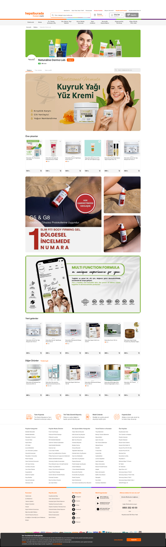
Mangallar (97, 477)
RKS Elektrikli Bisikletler (54, 440)
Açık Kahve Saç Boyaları (78, 458)
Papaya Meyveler (76, 461)
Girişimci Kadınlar (98, 10)
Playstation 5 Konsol (30, 437)
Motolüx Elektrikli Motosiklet (55, 458)
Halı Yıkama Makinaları (101, 442)
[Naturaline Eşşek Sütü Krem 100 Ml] (93, 330)
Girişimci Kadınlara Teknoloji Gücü (57, 506)
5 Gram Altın (98, 450)
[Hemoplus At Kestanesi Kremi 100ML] (53, 148)
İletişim (27, 520)
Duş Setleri (98, 480)
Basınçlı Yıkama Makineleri (102, 434)
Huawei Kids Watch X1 (124, 445)
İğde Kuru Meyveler (77, 440)
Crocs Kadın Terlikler (54, 450)
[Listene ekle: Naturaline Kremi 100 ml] (119, 324)
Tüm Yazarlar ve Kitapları (125, 434)
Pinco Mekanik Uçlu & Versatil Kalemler (58, 464)
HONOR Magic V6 (123, 482)
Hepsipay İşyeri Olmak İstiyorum (57, 501)
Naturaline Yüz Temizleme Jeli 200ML (33, 158)
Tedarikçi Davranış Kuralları (55, 504)
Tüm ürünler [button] (38, 70)
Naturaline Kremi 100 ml (111, 340)
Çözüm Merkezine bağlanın (129, 497)
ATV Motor (27, 445)
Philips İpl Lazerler (53, 437)
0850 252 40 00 (129, 507)
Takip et (70, 60)
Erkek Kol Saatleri (29, 474)
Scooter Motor (28, 440)
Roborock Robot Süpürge (55, 434)
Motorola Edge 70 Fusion (125, 461)
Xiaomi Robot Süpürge (54, 472)
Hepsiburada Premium (121, 10)
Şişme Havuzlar (99, 440)
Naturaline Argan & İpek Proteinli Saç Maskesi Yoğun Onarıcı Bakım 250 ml (131, 340)
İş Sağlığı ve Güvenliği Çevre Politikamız (35, 517)
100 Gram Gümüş (29, 464)
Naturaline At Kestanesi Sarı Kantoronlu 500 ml (33, 383)
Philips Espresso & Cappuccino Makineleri (59, 456)
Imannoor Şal (52, 448)
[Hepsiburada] (34, 13)
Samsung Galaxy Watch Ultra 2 (126, 480)
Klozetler (97, 448)
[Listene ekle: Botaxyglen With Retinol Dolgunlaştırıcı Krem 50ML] (119, 366)
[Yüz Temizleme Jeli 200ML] (34, 148)
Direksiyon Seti (29, 482)
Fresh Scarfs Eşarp (53, 432)
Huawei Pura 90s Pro (124, 450)
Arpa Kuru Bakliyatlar (77, 456)
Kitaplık (97, 469)
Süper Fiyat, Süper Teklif (78, 10)
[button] (34, 171)
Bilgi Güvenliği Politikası (31, 512)
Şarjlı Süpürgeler (99, 461)
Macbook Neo (122, 453)
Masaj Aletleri (98, 437)
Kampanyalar (89, 10)
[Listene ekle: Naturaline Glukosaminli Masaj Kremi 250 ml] (80, 324)
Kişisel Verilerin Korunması (32, 509)
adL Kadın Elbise (53, 482)
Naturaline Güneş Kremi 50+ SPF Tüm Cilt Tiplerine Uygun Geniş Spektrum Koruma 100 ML (92, 158)
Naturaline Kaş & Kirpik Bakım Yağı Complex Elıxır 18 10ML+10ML (112, 158)
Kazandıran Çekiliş (123, 456)
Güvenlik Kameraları (30, 453)
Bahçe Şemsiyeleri (100, 472)
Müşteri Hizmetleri (109, 10)
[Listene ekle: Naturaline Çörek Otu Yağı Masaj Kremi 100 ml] (138, 141)
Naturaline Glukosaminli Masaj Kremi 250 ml (73, 340)
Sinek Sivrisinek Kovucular (32, 461)
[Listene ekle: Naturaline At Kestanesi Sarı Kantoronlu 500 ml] (40, 366)
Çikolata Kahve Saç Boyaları (79, 453)
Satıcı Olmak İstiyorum (54, 498)
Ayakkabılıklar (98, 456)
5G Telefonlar (122, 466)
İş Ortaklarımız (28, 498)
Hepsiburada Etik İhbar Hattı (130, 514)
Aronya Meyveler (76, 448)
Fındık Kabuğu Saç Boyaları (79, 464)
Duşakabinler (28, 472)
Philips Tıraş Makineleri (54, 466)
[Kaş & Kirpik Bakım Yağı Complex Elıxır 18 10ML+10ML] (112, 148)
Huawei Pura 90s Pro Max (125, 448)
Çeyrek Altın (98, 453)
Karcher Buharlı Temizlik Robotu (57, 474)
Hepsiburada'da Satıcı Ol (135, 10)
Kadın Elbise (28, 442)
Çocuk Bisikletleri (29, 448)
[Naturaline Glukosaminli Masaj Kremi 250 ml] (73, 330)
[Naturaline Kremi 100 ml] (112, 330)
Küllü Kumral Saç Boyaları (78, 434)
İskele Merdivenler (76, 480)
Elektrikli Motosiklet (30, 432)
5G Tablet (121, 464)
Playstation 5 (122, 458)
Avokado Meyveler (76, 442)
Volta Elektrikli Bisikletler (55, 445)
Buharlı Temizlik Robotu (101, 466)
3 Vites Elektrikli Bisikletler (78, 469)
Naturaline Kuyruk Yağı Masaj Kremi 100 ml (73, 158)
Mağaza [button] (29, 70)
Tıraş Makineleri (99, 432)
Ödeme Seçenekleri (54, 512)
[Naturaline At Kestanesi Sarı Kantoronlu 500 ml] (34, 372)
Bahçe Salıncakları (100, 464)
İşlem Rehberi (52, 517)
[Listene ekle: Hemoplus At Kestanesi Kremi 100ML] (60, 141)
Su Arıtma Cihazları (30, 466)
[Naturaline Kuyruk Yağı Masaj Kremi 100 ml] (73, 148)
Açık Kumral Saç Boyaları (78, 437)
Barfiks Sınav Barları (100, 474)
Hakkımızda (28, 496)
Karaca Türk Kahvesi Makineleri (56, 469)
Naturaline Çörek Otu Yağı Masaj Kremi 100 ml (131, 158)
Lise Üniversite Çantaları (31, 450)
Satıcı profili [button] (48, 70)
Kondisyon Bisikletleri (100, 482)
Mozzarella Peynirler (77, 472)
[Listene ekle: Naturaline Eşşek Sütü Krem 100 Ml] (99, 324)
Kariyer (27, 506)
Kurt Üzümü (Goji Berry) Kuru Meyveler (81, 482)
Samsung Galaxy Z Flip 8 (125, 477)
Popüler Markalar (123, 440)
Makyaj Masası (99, 445)
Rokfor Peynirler (76, 477)
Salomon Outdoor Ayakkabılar (56, 442)
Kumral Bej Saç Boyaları (78, 474)
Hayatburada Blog (53, 496)
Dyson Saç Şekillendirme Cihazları (57, 453)
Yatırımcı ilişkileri (29, 501)
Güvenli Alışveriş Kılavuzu (31, 514)
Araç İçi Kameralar (29, 480)
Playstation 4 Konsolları (31, 456)
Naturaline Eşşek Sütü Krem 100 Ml (92, 340)
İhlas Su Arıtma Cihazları (55, 480)
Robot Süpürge (29, 458)
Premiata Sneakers (53, 477)
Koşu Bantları (28, 477)
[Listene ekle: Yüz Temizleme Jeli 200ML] (40, 141)
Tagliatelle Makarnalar (77, 450)
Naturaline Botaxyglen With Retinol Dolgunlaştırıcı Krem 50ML (112, 383)
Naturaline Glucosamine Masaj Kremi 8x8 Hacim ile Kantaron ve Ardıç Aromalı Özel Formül (53, 383)
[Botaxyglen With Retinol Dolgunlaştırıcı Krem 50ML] (112, 372)
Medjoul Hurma (76, 445)
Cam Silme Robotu (30, 469)
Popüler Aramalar (123, 437)
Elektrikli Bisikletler (29, 434)
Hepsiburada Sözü (123, 432)
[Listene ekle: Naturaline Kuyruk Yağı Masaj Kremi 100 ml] (80, 141)
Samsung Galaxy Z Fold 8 (125, 472)
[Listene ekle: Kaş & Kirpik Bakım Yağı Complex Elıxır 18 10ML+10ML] (119, 141)
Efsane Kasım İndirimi (124, 442)
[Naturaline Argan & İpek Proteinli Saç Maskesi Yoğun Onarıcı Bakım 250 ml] (132, 330)
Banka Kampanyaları (54, 514)
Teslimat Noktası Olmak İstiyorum (57, 509)
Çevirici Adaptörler (100, 458)
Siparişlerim (67, 10)
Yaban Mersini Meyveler (78, 432)
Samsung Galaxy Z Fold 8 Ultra (126, 474)
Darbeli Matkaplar (76, 466)
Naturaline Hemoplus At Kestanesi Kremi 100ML (52, 158)
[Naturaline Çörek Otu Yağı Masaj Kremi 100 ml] (132, 148)
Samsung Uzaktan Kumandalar (56, 461)
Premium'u (36, 16)
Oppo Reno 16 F (123, 469)
